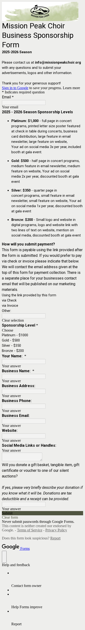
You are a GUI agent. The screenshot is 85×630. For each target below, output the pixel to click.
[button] (42, 320)
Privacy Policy (56, 530)
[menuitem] (47, 579)
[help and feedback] (4, 557)
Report (55, 538)
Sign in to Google (15, 88)
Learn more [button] (71, 88)
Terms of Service (29, 530)
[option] (42, 330)
